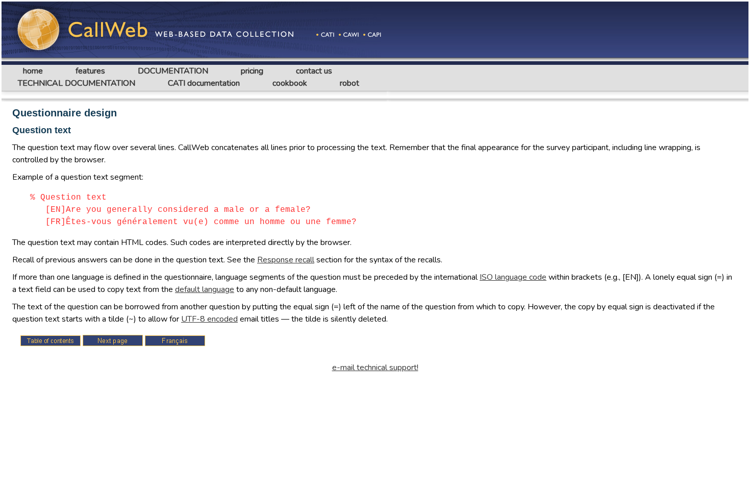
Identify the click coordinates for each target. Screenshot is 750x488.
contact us (314, 71)
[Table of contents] (50, 340)
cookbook (289, 83)
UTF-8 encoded (209, 319)
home (33, 71)
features (90, 71)
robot (349, 83)
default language (204, 289)
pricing (252, 71)
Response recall (285, 259)
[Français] (175, 340)
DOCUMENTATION (173, 71)
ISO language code (513, 277)
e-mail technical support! (375, 367)
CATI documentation (204, 83)
